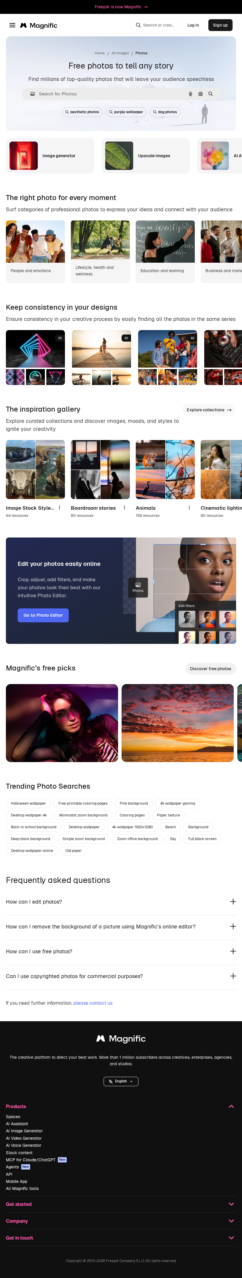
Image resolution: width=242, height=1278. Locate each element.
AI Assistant (17, 1123)
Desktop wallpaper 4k (29, 815)
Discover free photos (210, 668)
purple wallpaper (128, 112)
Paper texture (168, 815)
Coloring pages (132, 815)
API (9, 1174)
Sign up (220, 25)
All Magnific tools (22, 1188)
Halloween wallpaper (28, 803)
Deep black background (30, 839)
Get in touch (19, 1238)
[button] (121, 1081)
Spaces (13, 1116)
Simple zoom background (84, 839)
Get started (19, 1204)
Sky (173, 839)
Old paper (74, 850)
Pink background (134, 803)
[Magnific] (121, 1040)
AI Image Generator (24, 1131)
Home (100, 53)
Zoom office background (137, 839)
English (121, 1081)
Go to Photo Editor (43, 615)
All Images (120, 53)
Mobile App (16, 1181)
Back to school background (33, 827)
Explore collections (206, 410)
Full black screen (202, 839)
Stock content (19, 1152)
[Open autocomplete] (30, 94)
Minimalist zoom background (83, 815)
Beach (170, 827)
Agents (17, 1167)
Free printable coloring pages (82, 803)
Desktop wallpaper (84, 827)
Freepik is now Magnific (118, 6)
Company (17, 1221)
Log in (193, 25)
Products (16, 1106)
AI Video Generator (24, 1138)
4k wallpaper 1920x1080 (132, 827)
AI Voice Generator (23, 1145)
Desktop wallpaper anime (32, 850)
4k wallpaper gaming (177, 803)
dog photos (167, 112)
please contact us (92, 1003)
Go (19, 750)
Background (198, 827)
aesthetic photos (84, 112)
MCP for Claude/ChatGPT (36, 1159)
